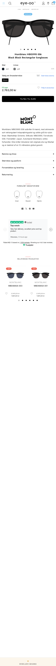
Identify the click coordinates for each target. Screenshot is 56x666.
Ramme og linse (9, 154)
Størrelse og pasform (11, 161)
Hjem (19, 9)
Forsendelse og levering (13, 167)
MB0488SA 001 (41, 286)
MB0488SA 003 (15, 286)
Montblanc (26, 9)
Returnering (7, 174)
